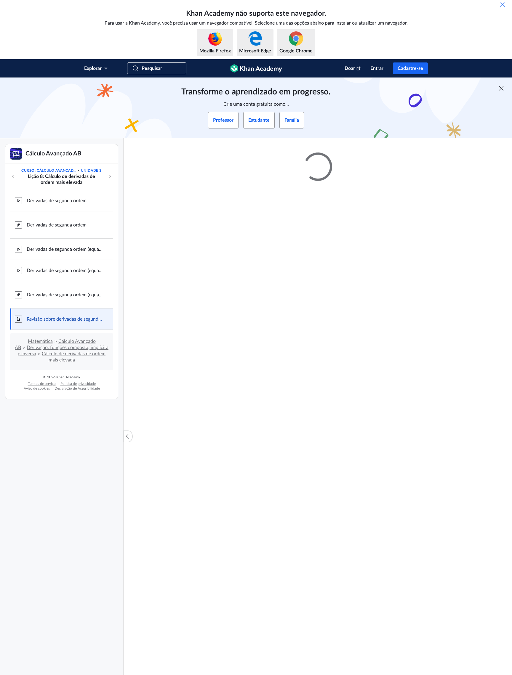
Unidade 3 (91, 170)
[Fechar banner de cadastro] (501, 88)
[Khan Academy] (256, 68)
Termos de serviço (42, 383)
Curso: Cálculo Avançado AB (48, 170)
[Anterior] (13, 176)
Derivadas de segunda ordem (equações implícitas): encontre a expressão (65, 249)
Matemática (40, 341)
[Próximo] (109, 176)
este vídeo (403, 303)
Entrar (376, 68)
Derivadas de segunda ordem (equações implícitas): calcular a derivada (65, 270)
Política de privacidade (78, 383)
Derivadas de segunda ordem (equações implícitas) (65, 294)
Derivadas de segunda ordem (57, 200)
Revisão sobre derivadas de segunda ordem (65, 319)
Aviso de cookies (37, 388)
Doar (350, 68)
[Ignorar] (502, 4)
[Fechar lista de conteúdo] (128, 436)
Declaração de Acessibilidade (77, 388)
